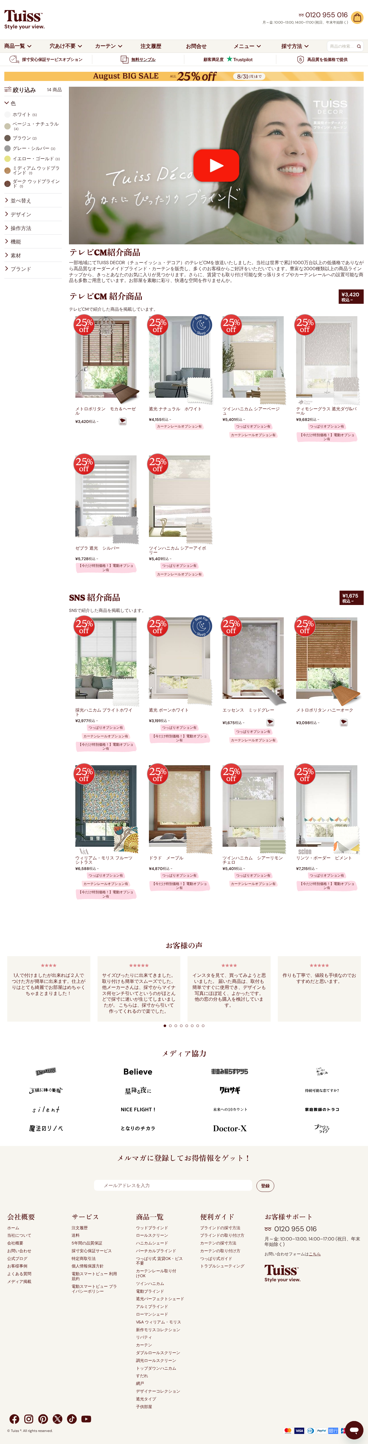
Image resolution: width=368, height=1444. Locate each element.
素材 (16, 255)
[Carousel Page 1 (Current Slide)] (165, 1025)
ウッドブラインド (152, 1227)
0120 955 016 (295, 1228)
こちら (315, 1254)
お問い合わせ (19, 1250)
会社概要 (15, 1243)
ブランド (21, 269)
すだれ (142, 1375)
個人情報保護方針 (88, 1266)
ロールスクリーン (152, 1235)
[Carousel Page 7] (197, 1025)
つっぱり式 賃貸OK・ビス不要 (159, 1261)
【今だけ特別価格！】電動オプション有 (326, 437)
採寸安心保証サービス (92, 1250)
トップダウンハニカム (156, 1368)
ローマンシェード (152, 1314)
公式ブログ (17, 1258)
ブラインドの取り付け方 (222, 1235)
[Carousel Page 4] (181, 1025)
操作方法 (21, 228)
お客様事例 (17, 1266)
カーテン (144, 1345)
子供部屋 (144, 1406)
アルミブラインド (152, 1306)
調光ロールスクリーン (156, 1360)
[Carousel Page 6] (192, 1025)
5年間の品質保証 (87, 1243)
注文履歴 (80, 1227)
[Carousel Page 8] (203, 1025)
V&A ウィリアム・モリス (158, 1322)
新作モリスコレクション (158, 1329)
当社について (19, 1235)
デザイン (21, 214)
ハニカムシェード (152, 1243)
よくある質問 (19, 1273)
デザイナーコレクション (158, 1391)
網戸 (140, 1383)
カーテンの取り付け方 (220, 1250)
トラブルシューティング (222, 1266)
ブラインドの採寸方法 (220, 1227)
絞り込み (37, 90)
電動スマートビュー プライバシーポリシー (94, 1289)
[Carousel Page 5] (186, 1025)
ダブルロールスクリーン (158, 1352)
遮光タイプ (146, 1399)
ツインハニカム (150, 1283)
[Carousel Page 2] (170, 1025)
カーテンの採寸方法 (218, 1243)
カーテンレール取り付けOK (156, 1273)
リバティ (144, 1337)
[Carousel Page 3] (176, 1025)
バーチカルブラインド (156, 1250)
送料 (76, 1235)
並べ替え (21, 200)
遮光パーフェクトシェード (160, 1298)
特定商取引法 (84, 1258)
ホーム (13, 1227)
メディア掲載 (19, 1281)
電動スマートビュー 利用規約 (94, 1276)
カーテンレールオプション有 (179, 426)
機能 (16, 241)
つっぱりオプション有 (253, 426)
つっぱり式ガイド (216, 1258)
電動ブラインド (150, 1291)
